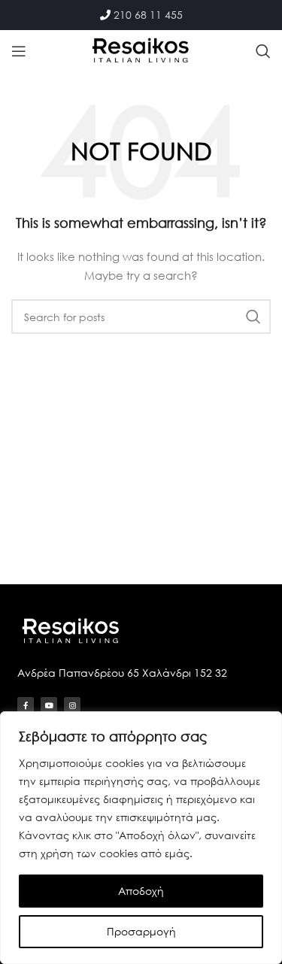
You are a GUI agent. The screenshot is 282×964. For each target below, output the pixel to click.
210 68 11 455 (148, 15)
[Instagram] (72, 705)
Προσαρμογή (141, 931)
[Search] (263, 51)
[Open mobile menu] (19, 51)
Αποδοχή (141, 891)
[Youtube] (49, 705)
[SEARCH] (253, 316)
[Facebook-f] (25, 705)
